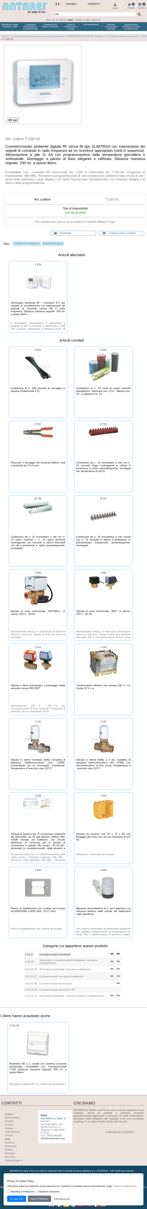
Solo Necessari (62, 1198)
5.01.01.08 (31, 983)
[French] (59, 1208)
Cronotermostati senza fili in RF (57, 989)
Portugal (10, 1153)
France (9, 1124)
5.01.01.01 (31, 969)
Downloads (63, 233)
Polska (9, 1149)
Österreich (11, 1146)
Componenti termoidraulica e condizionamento (30, 26)
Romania (10, 1156)
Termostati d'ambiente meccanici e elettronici (64, 969)
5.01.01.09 (31, 989)
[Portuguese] (88, 1208)
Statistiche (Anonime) (49, 1191)
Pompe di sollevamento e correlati (70, 26)
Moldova (10, 1142)
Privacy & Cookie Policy (124, 1186)
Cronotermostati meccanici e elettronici (61, 976)
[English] (51, 1208)
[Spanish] (102, 1208)
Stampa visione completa (122, 233)
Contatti (93, 4)
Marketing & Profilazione (23, 1191)
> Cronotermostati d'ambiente (120, 36)
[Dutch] (44, 1208)
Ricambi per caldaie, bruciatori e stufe (10, 25)
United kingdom (14, 1160)
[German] (66, 1208)
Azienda (71, 4)
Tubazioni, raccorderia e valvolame (111, 26)
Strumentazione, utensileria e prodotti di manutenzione (131, 26)
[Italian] (73, 1208)
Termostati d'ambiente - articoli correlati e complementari (71, 995)
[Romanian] (95, 1208)
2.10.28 (29, 961)
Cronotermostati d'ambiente (55, 954)
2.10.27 (29, 954)
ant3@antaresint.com (53, 1138)
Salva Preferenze (39, 1198)
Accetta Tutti (16, 1198)
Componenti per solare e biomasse (50, 25)
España (9, 1121)
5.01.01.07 (31, 976)
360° (13, 120)
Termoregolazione (91, 24)
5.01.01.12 (31, 995)
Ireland (9, 1135)
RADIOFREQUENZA (53, 243)
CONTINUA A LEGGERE (119, 1132)
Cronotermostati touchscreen (55, 983)
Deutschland (12, 1117)
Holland (9, 1128)
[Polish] (81, 1208)
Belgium (9, 1114)
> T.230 (143, 36)
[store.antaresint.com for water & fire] (25, 12)
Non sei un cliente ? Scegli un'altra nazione (73, 19)
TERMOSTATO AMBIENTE (27, 243)
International (12, 1131)
